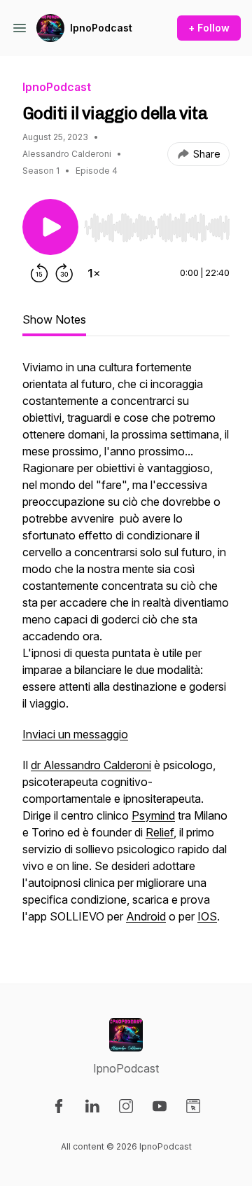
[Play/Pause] (50, 227)
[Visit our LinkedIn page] (92, 1106)
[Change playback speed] (94, 273)
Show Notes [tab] (54, 319)
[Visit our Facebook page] (59, 1106)
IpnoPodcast (101, 28)
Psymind (153, 815)
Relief (160, 832)
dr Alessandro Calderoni (91, 765)
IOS (207, 916)
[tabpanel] (126, 649)
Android (146, 916)
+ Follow (209, 28)
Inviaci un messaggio (75, 734)
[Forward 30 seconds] (64, 273)
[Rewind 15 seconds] (39, 273)
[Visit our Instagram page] (126, 1106)
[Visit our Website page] (193, 1106)
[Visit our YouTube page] (160, 1106)
